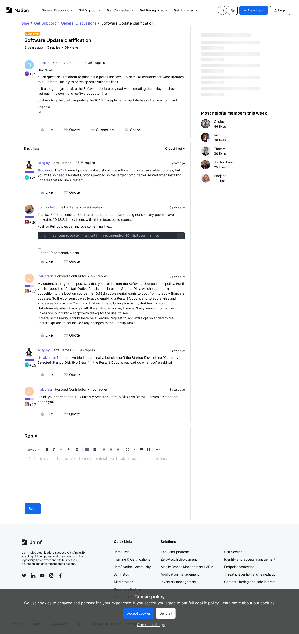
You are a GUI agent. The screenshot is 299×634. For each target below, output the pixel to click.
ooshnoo (44, 63)
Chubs (219, 121)
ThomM (219, 149)
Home (24, 23)
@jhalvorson (47, 357)
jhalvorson (45, 276)
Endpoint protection (239, 567)
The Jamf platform (175, 552)
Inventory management (178, 582)
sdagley (44, 163)
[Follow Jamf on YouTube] (42, 575)
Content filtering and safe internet (250, 582)
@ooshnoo (45, 170)
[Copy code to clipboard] (180, 236)
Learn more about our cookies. (248, 603)
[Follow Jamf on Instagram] (51, 575)
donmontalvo (47, 207)
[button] (253, 10)
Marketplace (123, 582)
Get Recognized (152, 10)
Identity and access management (249, 559)
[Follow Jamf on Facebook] (60, 575)
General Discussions (57, 10)
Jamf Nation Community (132, 567)
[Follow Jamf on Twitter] (24, 575)
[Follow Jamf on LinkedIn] (33, 575)
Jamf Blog (121, 574)
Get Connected (118, 10)
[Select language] (233, 10)
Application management (180, 574)
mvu (217, 135)
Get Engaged (184, 10)
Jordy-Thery (223, 162)
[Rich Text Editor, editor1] (105, 477)
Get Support (88, 10)
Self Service (233, 552)
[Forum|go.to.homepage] (17, 10)
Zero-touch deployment (179, 559)
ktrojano (220, 176)
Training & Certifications (132, 559)
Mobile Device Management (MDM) (187, 567)
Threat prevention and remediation (250, 574)
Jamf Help (122, 552)
